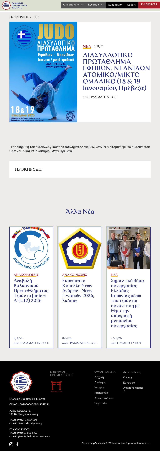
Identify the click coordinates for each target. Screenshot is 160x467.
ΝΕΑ (36, 17)
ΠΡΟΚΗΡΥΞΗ (28, 169)
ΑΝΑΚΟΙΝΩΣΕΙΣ (26, 275)
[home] (6, 5)
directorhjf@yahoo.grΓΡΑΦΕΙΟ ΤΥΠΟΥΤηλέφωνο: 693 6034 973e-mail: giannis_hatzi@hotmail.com (29, 430)
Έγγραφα (129, 383)
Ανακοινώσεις (132, 372)
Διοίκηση (100, 382)
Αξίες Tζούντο (103, 398)
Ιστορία (99, 387)
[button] (73, 5)
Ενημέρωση (115, 5)
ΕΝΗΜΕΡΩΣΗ (18, 17)
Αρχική (99, 377)
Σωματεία (100, 403)
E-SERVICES (149, 4)
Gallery (131, 5)
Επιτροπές (101, 393)
